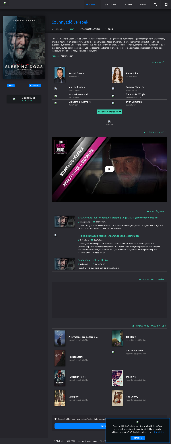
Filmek (93, 4)
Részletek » (158, 432)
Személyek (111, 4)
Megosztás (36, 85)
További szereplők (109, 111)
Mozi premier (28, 98)
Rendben (137, 437)
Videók (128, 4)
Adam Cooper (67, 55)
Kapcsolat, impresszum (87, 441)
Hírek (143, 4)
